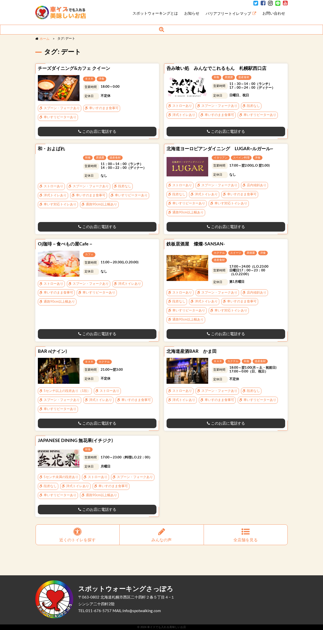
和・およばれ (51, 149)
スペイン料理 (241, 157)
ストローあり (182, 106)
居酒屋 (229, 77)
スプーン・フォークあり (61, 108)
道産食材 (243, 77)
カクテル (219, 252)
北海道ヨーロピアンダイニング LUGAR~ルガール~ (220, 149)
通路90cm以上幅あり (101, 204)
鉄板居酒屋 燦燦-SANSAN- (196, 244)
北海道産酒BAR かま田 (192, 351)
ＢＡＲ (89, 78)
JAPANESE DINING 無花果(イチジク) (75, 440)
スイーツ (235, 252)
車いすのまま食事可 (103, 108)
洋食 (101, 78)
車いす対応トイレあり (59, 204)
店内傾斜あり (256, 185)
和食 (216, 77)
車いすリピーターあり (59, 117)
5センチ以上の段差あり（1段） (66, 391)
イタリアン (221, 157)
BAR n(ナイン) (52, 351)
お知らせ (191, 13)
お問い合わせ (273, 13)
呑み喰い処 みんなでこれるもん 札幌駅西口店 (216, 68)
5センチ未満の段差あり (60, 477)
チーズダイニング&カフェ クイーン (74, 68)
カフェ (89, 254)
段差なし (253, 106)
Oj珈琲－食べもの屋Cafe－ (65, 244)
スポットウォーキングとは (155, 13)
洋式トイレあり (183, 115)
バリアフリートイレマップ (228, 14)
